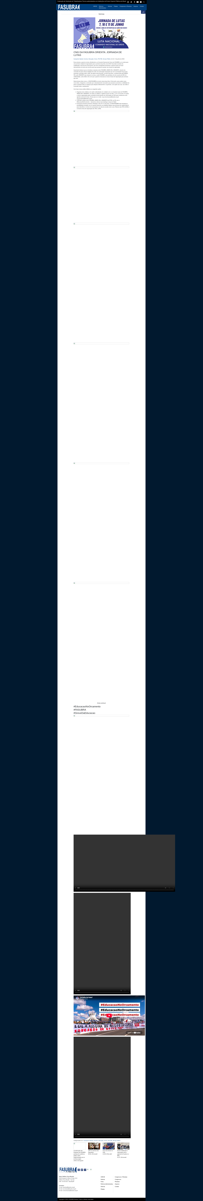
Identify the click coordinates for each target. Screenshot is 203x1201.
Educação (91, 59)
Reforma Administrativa (102, 7)
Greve (95, 59)
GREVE (95, 6)
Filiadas (116, 6)
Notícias (110, 6)
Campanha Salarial (78, 59)
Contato (142, 6)
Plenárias (117, 1181)
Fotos (102, 1181)
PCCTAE (100, 59)
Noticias (103, 1179)
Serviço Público (107, 59)
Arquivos (136, 6)
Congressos (118, 1179)
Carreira (86, 59)
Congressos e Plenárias (126, 6)
